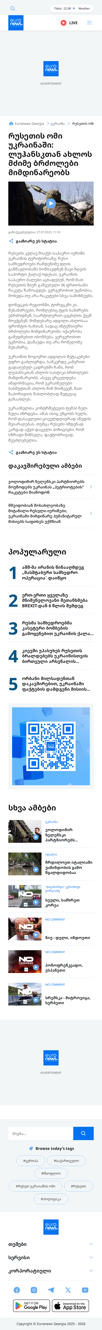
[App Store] (70, 1306)
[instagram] (34, 1290)
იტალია (51, 854)
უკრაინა (51, 822)
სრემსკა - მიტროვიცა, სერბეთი (68, 1000)
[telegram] (51, 1290)
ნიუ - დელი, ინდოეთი (67, 937)
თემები (17, 1244)
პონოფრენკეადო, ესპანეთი (64, 968)
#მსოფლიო (51, 1173)
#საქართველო (66, 1160)
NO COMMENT (55, 919)
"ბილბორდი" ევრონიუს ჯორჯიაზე (62, 889)
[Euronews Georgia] (15, 22)
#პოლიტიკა (51, 1199)
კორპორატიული (29, 1270)
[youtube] (85, 1290)
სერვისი (19, 1257)
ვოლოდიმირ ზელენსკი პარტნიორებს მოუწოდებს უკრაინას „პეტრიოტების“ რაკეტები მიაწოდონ (67, 835)
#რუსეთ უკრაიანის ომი (35, 1186)
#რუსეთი (78, 1186)
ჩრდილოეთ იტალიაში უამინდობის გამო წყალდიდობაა (69, 867)
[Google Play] (31, 1306)
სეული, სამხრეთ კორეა (62, 903)
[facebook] (17, 1290)
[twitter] (68, 1290)
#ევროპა (30, 1160)
